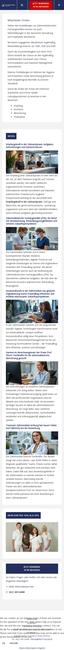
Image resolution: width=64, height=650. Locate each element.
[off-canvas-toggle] (59, 5)
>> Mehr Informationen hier (20, 586)
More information (28, 648)
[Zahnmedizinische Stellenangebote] (8, 5)
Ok (3, 643)
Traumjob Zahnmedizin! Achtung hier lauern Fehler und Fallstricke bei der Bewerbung (31, 427)
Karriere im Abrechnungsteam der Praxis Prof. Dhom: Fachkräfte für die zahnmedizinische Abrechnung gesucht (29, 355)
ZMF (43, 46)
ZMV (53, 46)
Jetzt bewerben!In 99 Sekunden (41, 5)
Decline (14, 643)
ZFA (46, 274)
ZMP (37, 46)
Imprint (41, 648)
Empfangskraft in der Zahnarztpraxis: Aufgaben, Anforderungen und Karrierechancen (30, 146)
